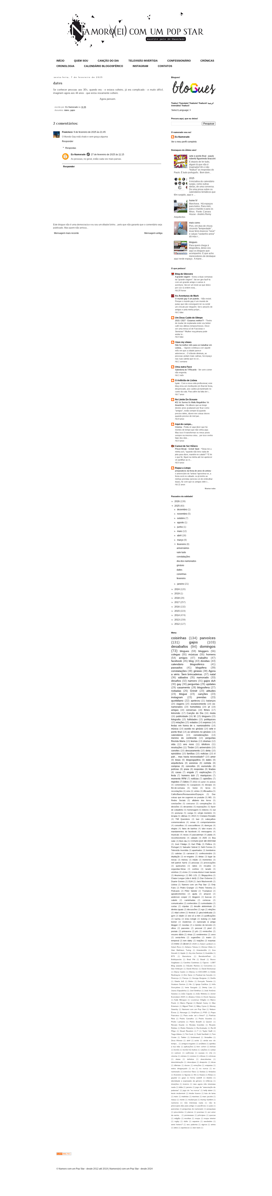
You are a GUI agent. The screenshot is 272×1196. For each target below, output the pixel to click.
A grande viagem (183, 277)
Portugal (175, 847)
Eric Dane (188, 975)
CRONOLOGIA (65, 66)
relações (180, 722)
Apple (182, 953)
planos (190, 1112)
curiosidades (206, 903)
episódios (176, 753)
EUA (191, 881)
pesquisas (211, 1109)
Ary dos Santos (195, 953)
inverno (186, 1084)
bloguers (206, 716)
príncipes (201, 1115)
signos (204, 1124)
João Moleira (201, 994)
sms (188, 791)
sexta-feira (180, 937)
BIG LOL (193, 875)
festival (192, 912)
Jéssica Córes (194, 997)
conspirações (206, 803)
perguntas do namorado (192, 1109)
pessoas (195, 863)
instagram (177, 697)
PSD (205, 1012)
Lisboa (174, 884)
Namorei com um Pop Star (194, 1009)
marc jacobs (207, 1096)
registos (175, 782)
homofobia (195, 707)
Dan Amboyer (177, 969)
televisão (175, 713)
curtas (174, 906)
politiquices (210, 719)
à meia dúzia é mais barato (204, 872)
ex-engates (189, 856)
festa (173, 775)
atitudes (211, 690)
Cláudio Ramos (192, 966)
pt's (196, 931)
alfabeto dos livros (201, 800)
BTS (173, 956)
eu (193, 1068)
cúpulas (185, 906)
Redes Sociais (178, 800)
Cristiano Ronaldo (208, 816)
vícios (185, 872)
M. (195, 716)
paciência (202, 1106)
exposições (202, 807)
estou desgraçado (179, 1068)
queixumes (181, 866)
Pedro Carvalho (187, 1019)
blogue (183, 693)
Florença (175, 978)
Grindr (193, 690)
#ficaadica (207, 791)
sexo (213, 934)
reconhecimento (178, 838)
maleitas (185, 1096)
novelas (185, 925)
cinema (174, 1056)
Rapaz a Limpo (183, 468)
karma (177, 919)
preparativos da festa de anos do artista (193, 471)
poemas (200, 1112)
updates (211, 684)
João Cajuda (186, 994)
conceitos (190, 766)
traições (200, 940)
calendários (177, 735)
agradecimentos (178, 894)
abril (179, 535)
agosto (180, 522)
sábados (183, 677)
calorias (178, 853)
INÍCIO (60, 60)
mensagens (206, 831)
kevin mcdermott (178, 1093)
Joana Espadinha (179, 991)
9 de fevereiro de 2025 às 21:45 (90, 132)
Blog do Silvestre (184, 274)
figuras (187, 1075)
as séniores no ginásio (199, 732)
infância (209, 1081)
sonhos (195, 869)
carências (190, 1053)
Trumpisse (207, 891)
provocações (210, 863)
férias (210, 1075)
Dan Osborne (206, 878)
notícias (195, 778)
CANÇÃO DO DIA (108, 60)
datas (178, 1059)
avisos (213, 782)
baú (197, 819)
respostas (199, 769)
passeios (185, 928)
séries (197, 791)
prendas (201, 697)
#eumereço (179, 875)
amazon (207, 894)
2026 (177, 501)
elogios (174, 828)
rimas (189, 934)
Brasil (202, 959)
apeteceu (195, 700)
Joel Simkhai (195, 991)
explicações (205, 772)
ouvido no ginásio (193, 728)
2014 (177, 615)
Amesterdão (202, 950)
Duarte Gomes (178, 881)
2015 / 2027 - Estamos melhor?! (189, 320)
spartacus (185, 1128)
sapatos (195, 1121)
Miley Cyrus (201, 1006)
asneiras (193, 763)
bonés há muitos (190, 1050)
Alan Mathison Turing (181, 950)
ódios (186, 782)
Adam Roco (176, 947)
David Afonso (192, 969)
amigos (183, 657)
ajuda (194, 894)
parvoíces (208, 638)
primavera (186, 931)
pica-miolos (179, 1112)
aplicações (188, 1047)
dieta (208, 750)
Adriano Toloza (191, 947)
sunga (190, 813)
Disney (192, 972)
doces (187, 1065)
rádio (186, 1121)
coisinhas (181, 574)
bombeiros (211, 850)
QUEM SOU (81, 60)
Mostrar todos (210, 488)
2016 (177, 606)
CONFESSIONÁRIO (179, 60)
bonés (176, 1050)
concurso (190, 803)
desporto (203, 1062)
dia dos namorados (186, 561)
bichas (213, 1047)
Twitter (183, 1037)
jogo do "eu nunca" (191, 1090)
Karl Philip (196, 844)
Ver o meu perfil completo (184, 141)
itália (181, 1087)
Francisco (67, 132)
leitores (205, 810)
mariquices (205, 775)
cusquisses (195, 785)
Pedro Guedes (205, 1019)
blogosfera (203, 687)
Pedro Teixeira (205, 888)
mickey (184, 860)
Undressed (195, 1037)
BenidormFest (205, 956)
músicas (193, 654)
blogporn (196, 897)
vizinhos (175, 872)
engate (190, 772)
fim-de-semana (178, 788)
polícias (175, 769)
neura (185, 835)
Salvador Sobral (190, 847)
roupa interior (210, 1118)
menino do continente (184, 738)
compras (175, 766)
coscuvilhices (194, 825)
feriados (212, 1072)
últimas (184, 816)
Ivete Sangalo (191, 987)
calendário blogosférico (187, 664)
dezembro (182, 509)
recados (207, 866)
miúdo (195, 860)
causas (201, 1053)
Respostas (70, 148)
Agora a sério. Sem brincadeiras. (193, 672)
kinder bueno (195, 1093)
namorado (203, 677)
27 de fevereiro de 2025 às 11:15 (107, 154)
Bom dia (183, 841)
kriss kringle (190, 919)
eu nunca (203, 1068)
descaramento (192, 750)
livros (208, 788)
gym (173, 916)
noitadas (176, 690)
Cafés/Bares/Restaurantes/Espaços (187, 794)
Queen (209, 1022)
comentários (180, 785)
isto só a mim (194, 916)
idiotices (206, 744)
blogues (193, 242)
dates (66, 110)
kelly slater (208, 1090)
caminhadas (189, 900)
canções (203, 693)
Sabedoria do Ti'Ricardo (186, 370)
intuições (175, 1084)
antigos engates (188, 1044)
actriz (196, 1040)
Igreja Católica (202, 984)
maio (180, 531)
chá (210, 1053)
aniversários (183, 548)
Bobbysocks (176, 959)
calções (204, 1050)
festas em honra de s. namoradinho (190, 725)
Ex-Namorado (78, 154)
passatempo (197, 835)
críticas (202, 1056)
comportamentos (208, 822)
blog (191, 660)
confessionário (205, 853)
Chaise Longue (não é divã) (183, 878)
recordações (177, 791)
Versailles (208, 1037)
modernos (187, 922)
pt (209, 707)
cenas (193, 822)
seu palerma (192, 1124)
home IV (193, 200)
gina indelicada (205, 912)
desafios (176, 680)
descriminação (177, 1062)
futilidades (192, 719)
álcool (185, 944)
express (207, 722)
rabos (194, 866)
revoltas (187, 1118)
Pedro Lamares (178, 1022)
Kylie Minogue (180, 1000)
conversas (191, 710)
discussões (192, 909)
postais (174, 931)
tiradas (212, 769)
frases (202, 1075)
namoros (175, 1103)
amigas (175, 710)
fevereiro (182, 544)
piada (209, 835)
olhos (173, 928)
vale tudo (181, 552)
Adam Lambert (206, 944)
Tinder (191, 747)
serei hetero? (177, 1124)
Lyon (177, 383)
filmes (207, 710)
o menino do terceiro (202, 925)
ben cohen (201, 1047)
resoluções (176, 747)
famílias (191, 753)
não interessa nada (193, 1103)
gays (184, 1078)
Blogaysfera (207, 875)
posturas (179, 813)
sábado (194, 838)
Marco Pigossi (186, 1003)
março (180, 540)
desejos (208, 785)
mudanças (192, 1100)
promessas (189, 1115)
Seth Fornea (206, 847)
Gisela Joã (179, 981)
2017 (177, 602)
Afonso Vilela (207, 947)
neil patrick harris (179, 863)
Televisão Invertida (179, 850)
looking (204, 919)
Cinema (178, 427)
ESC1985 (203, 972)
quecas (212, 1115)
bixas (178, 760)
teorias (194, 741)
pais (211, 1106)
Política (208, 844)
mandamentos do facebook (184, 831)
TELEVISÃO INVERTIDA (143, 60)
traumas (212, 940)
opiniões (207, 778)
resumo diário (177, 934)
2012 (177, 624)
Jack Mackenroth (204, 881)
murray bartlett (206, 1100)
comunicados (177, 903)
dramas (207, 741)
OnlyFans (195, 1012)
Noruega (183, 1012)
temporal (175, 940)
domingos (208, 646)
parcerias (175, 1109)
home (195, 788)
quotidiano (177, 700)
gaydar (174, 1078)
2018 (177, 598)
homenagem (192, 810)
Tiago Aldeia (176, 1034)
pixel (209, 928)
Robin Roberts (187, 1028)
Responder (67, 141)
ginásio (180, 565)
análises (202, 1044)
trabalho (203, 657)
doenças (208, 825)
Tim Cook (189, 1034)
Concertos (208, 966)
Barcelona (186, 956)
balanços (211, 700)
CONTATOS (165, 66)
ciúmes (184, 1056)
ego (202, 909)
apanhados (197, 850)
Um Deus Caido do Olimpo (189, 317)
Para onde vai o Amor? (194, 1015)
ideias (201, 856)
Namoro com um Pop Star (194, 884)
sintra (213, 1124)
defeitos (190, 1059)
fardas (202, 1072)
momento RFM (178, 778)
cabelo (174, 900)
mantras (195, 1096)
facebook (176, 660)
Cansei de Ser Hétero (186, 446)
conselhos (179, 825)
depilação (175, 856)
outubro (181, 518)
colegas (175, 654)
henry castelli (196, 1078)
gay (179, 684)
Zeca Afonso (176, 1040)
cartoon (177, 1053)
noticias (204, 753)
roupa (197, 1118)
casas (178, 772)
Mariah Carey (202, 1003)
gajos (72, 110)
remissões (207, 931)
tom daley (187, 940)
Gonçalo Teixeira (205, 981)
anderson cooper (179, 897)
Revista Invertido (196, 1025)
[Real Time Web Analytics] (63, 1154)
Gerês (213, 978)
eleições (212, 909)
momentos (207, 860)
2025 (177, 506)
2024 (177, 589)
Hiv (190, 984)
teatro (208, 937)
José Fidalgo (181, 844)
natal (213, 674)
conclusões (176, 803)
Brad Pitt (191, 959)
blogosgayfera (193, 760)
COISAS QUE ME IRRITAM (203, 841)
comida (207, 763)
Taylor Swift (207, 1031)
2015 (191, 178)
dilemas (177, 1065)
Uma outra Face (183, 367)
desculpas (191, 1062)
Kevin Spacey (210, 997)
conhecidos (192, 903)
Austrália (209, 953)
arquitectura (177, 763)
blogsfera (201, 667)
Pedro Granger (187, 888)
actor (203, 782)
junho (180, 527)
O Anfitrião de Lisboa (186, 380)
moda (213, 713)
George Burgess (199, 978)
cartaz (213, 1050)
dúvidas (205, 660)
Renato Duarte (177, 1025)
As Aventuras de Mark (187, 296)
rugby (176, 1121)
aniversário (205, 747)
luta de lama (210, 1093)
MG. (210, 797)
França (185, 978)
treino (176, 944)
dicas (213, 1062)
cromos (193, 1056)
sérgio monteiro (205, 813)
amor (213, 756)
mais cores (194, 222)
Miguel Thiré (187, 1006)
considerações (201, 735)
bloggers (203, 651)
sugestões (195, 937)
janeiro (181, 584)
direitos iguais (177, 909)
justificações (210, 916)
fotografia (176, 719)
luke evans (207, 828)
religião (177, 1118)
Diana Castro (179, 972)
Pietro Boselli (196, 1022)
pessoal (198, 928)
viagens (180, 704)
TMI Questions (182, 819)
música (174, 728)
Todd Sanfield (203, 1034)
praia (186, 769)
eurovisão (206, 766)
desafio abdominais (203, 906)
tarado (208, 869)
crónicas (212, 1056)
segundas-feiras (178, 869)
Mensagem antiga (153, 233)
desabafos (179, 646)
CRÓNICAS (207, 60)
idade (181, 916)
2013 (177, 619)
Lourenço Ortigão (198, 1000)
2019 (177, 593)
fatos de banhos (189, 828)
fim (195, 1075)
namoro (192, 680)
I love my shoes (183, 342)
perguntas (193, 684)
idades (209, 1078)
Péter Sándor (191, 891)
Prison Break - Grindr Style (187, 449)
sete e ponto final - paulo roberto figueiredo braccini (202, 157)
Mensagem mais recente (66, 233)
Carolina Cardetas (191, 963)
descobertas (206, 1059)
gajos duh (210, 680)
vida (173, 744)
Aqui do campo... (183, 424)
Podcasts (175, 891)
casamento (183, 687)
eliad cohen (179, 912)
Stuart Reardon (186, 1031)
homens (211, 654)
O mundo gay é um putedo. (187, 299)
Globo (190, 981)
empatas (209, 1065)
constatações (183, 556)
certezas (207, 900)
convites (175, 750)
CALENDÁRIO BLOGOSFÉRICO (103, 66)
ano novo (188, 744)
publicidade (182, 716)
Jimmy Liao (207, 987)
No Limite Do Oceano (186, 399)
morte (182, 1100)
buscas (208, 897)
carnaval (190, 853)
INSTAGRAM (140, 66)
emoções (197, 1065)
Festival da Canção (204, 975)
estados (194, 722)
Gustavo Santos (178, 984)
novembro (182, 513)
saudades (208, 1121)
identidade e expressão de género (186, 1081)
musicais (175, 835)
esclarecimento (198, 704)
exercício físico (189, 1072)
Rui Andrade (202, 1028)
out (214, 810)
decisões (175, 807)
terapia (174, 816)
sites (176, 1128)
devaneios (188, 807)
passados (176, 667)
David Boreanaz (209, 969)
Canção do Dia (195, 713)
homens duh (188, 775)
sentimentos (201, 934)
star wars (196, 1128)
